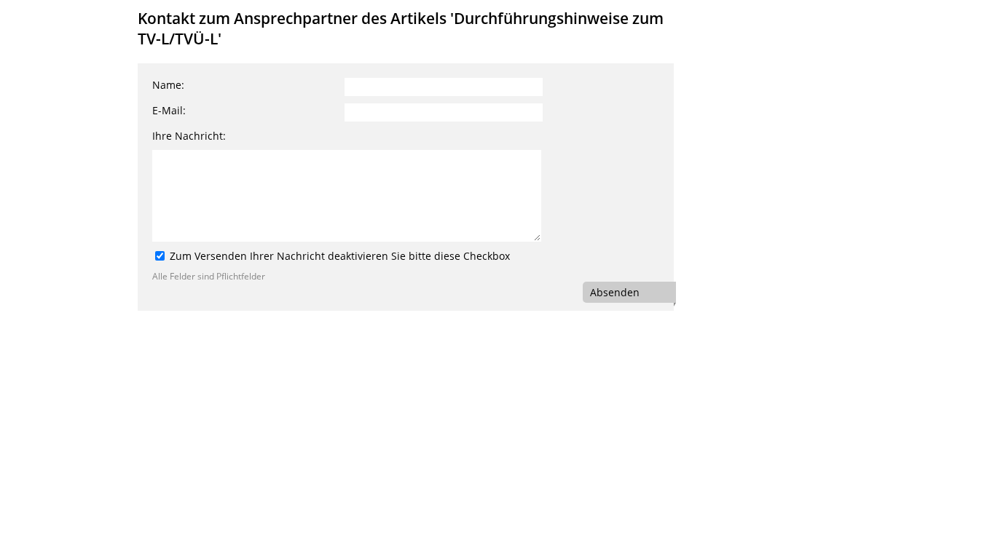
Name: (168, 85)
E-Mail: (169, 110)
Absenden (615, 292)
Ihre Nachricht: (189, 136)
